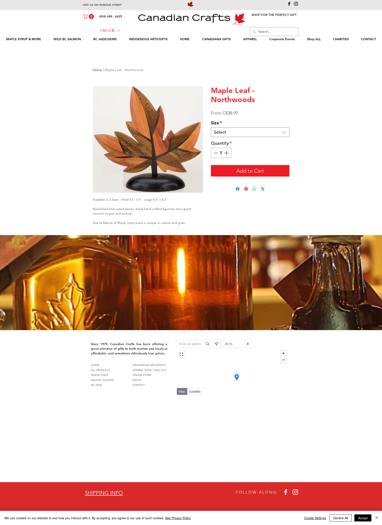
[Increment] (227, 153)
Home (97, 70)
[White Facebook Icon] (285, 492)
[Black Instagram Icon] (296, 3)
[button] (89, 16)
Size (216, 123)
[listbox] (110, 30)
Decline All (340, 518)
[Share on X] (262, 189)
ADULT (149, 370)
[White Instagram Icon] (295, 492)
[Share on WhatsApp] (254, 189)
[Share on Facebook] (237, 189)
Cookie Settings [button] (315, 518)
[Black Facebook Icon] (289, 3)
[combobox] (250, 132)
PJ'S (163, 370)
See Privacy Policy (178, 518)
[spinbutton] (221, 153)
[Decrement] (215, 153)
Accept (363, 518)
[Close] (376, 517)
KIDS (157, 370)
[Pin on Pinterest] (246, 189)
